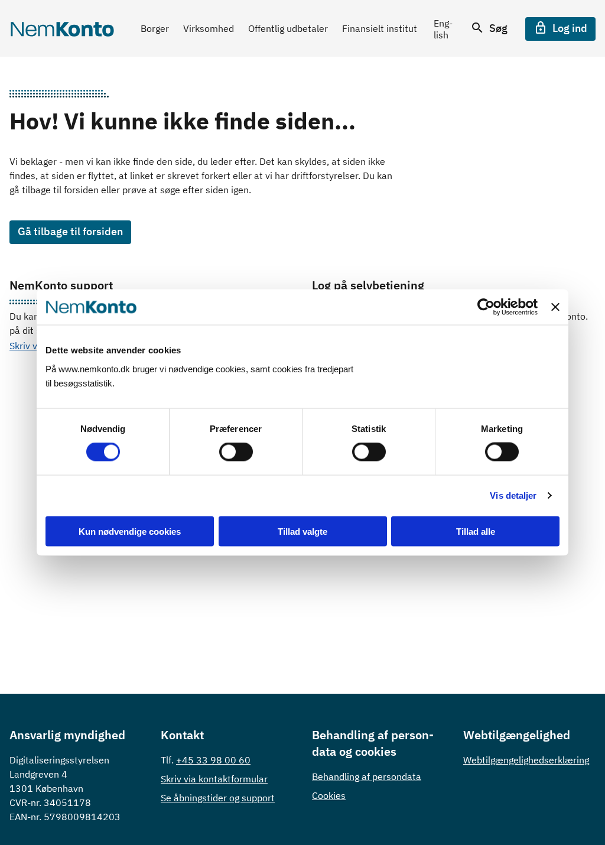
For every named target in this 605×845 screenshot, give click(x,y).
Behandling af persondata (366, 776)
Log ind (568, 28)
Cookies (329, 795)
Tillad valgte (302, 531)
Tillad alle (475, 531)
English (443, 29)
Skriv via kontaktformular (214, 779)
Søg (497, 28)
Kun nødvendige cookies (130, 531)
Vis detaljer (513, 495)
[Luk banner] (555, 307)
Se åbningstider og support (218, 798)
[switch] (236, 452)
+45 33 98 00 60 (213, 760)
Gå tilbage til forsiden (70, 231)
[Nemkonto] (62, 29)
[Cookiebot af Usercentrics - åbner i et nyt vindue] (486, 307)
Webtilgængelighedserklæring (526, 760)
